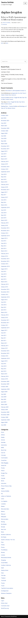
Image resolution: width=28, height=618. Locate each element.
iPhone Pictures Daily (6, 486)
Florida (3, 468)
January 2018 (4, 187)
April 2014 (3, 248)
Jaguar (3, 488)
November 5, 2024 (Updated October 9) (11, 69)
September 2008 (5, 420)
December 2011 (5, 320)
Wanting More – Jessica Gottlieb (9, 106)
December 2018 (5, 166)
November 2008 (5, 414)
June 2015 (3, 212)
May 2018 (3, 177)
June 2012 (3, 304)
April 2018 (3, 179)
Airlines (3, 435)
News (2, 532)
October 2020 (4, 131)
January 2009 (4, 409)
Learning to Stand (5, 72)
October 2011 (4, 325)
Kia (2, 493)
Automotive (4, 445)
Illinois (2, 481)
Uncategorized (4, 591)
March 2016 (4, 205)
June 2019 (3, 154)
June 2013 (3, 274)
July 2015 (3, 210)
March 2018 (4, 182)
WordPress (14, 616)
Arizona (3, 440)
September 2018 (5, 171)
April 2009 (3, 402)
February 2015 (4, 223)
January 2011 (4, 348)
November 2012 (5, 292)
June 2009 (3, 397)
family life (3, 465)
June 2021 (3, 123)
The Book (3, 580)
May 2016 (3, 202)
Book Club (3, 450)
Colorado (3, 455)
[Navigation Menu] (25, 3)
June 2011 (3, 335)
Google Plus (4, 473)
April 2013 (3, 279)
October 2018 (4, 169)
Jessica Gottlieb (6, 22)
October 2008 (4, 417)
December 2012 (5, 289)
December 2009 (5, 381)
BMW (2, 447)
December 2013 (5, 258)
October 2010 (4, 356)
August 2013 (4, 269)
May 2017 (3, 194)
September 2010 (5, 358)
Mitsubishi (3, 516)
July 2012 (3, 302)
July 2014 (3, 241)
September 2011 (5, 327)
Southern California (6, 565)
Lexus (2, 498)
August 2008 (4, 422)
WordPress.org (5, 608)
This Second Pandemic (6, 83)
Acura (2, 432)
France (2, 470)
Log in (2, 600)
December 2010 (5, 351)
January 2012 (4, 317)
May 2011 (3, 338)
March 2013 (4, 281)
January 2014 (4, 256)
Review (3, 552)
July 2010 (3, 363)
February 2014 (4, 253)
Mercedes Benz (5, 509)
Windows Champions (6, 593)
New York (3, 529)
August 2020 (4, 133)
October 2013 (4, 264)
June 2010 (3, 366)
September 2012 (5, 297)
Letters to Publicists (6, 496)
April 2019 (3, 156)
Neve (2, 616)
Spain (2, 568)
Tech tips (3, 575)
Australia (3, 442)
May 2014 (3, 246)
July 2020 (3, 136)
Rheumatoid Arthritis (6, 557)
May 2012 (3, 307)
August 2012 (4, 299)
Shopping (3, 560)
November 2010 (5, 353)
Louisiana (3, 504)
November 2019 (5, 148)
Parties (3, 544)
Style (2, 573)
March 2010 (4, 374)
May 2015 (3, 215)
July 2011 (3, 333)
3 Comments (4, 24)
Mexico (3, 511)
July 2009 (3, 394)
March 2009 (4, 404)
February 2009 (4, 407)
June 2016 (3, 200)
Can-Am (3, 452)
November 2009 (5, 384)
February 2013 (4, 284)
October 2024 (4, 115)
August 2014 (4, 238)
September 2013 (5, 266)
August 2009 (4, 391)
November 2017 (5, 189)
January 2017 (4, 197)
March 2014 (4, 251)
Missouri (3, 514)
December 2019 (5, 146)
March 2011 (4, 343)
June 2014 (3, 243)
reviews (3, 555)
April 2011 (3, 340)
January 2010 (4, 379)
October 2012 (4, 294)
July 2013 (3, 271)
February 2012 (4, 315)
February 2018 (4, 184)
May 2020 (3, 141)
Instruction (3, 483)
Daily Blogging (4, 463)
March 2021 (4, 125)
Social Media (4, 562)
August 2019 (4, 151)
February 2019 (4, 161)
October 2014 (4, 233)
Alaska (2, 437)
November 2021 (5, 120)
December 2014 (5, 228)
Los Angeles (4, 501)
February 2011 (4, 345)
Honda (2, 475)
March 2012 (4, 312)
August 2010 (4, 361)
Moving (3, 521)
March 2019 (4, 159)
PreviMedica (4, 550)
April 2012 (3, 310)
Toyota (3, 583)
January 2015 (4, 225)
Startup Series (4, 570)
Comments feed (5, 606)
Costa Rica (3, 460)
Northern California (6, 534)
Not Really (3, 537)
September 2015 (5, 207)
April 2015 (3, 218)
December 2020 (5, 128)
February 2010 (4, 376)
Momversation (4, 519)
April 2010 (3, 371)
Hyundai (3, 478)
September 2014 (5, 235)
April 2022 (3, 118)
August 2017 (4, 192)
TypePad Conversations (7, 588)
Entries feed (4, 603)
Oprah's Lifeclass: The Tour (8, 539)
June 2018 (3, 174)
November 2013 (5, 261)
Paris (2, 542)
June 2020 (3, 138)
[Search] (25, 61)
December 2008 (5, 412)
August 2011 (4, 330)
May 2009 (3, 399)
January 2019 (4, 164)
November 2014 (5, 230)
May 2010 (3, 368)
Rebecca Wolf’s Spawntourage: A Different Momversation (14, 18)
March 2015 (4, 220)
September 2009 (5, 389)
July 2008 (3, 425)
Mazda (2, 506)
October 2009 (4, 386)
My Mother (4, 524)
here (2, 43)
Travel (2, 585)
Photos (3, 547)
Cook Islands (4, 458)
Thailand (3, 578)
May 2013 (3, 276)
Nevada (3, 527)
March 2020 (4, 143)
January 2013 (4, 287)
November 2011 (5, 322)
